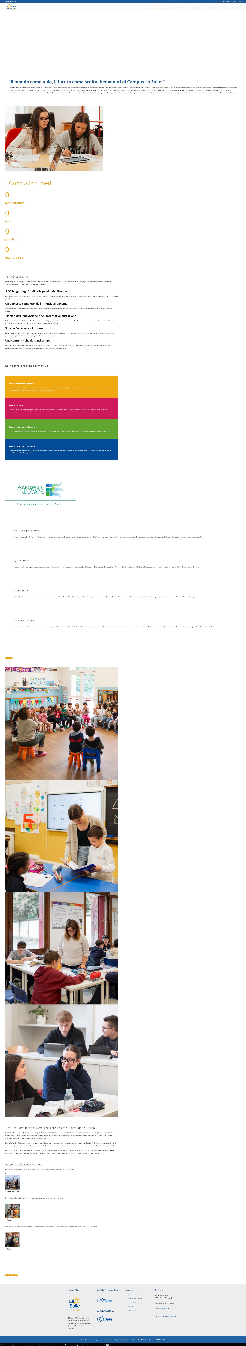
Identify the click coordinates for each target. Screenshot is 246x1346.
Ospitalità (173, 8)
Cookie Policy (132, 1310)
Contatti (234, 8)
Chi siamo (147, 8)
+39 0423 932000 (236, 1)
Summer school (199, 8)
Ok (107, 1345)
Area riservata (132, 1295)
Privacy (130, 1306)
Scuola (155, 8)
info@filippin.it (226, 1)
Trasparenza (132, 1302)
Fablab (225, 8)
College (164, 8)
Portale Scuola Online (135, 1298)
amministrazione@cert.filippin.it (165, 1316)
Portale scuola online (10, 1)
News (218, 8)
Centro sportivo (185, 8)
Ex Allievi (211, 8)
